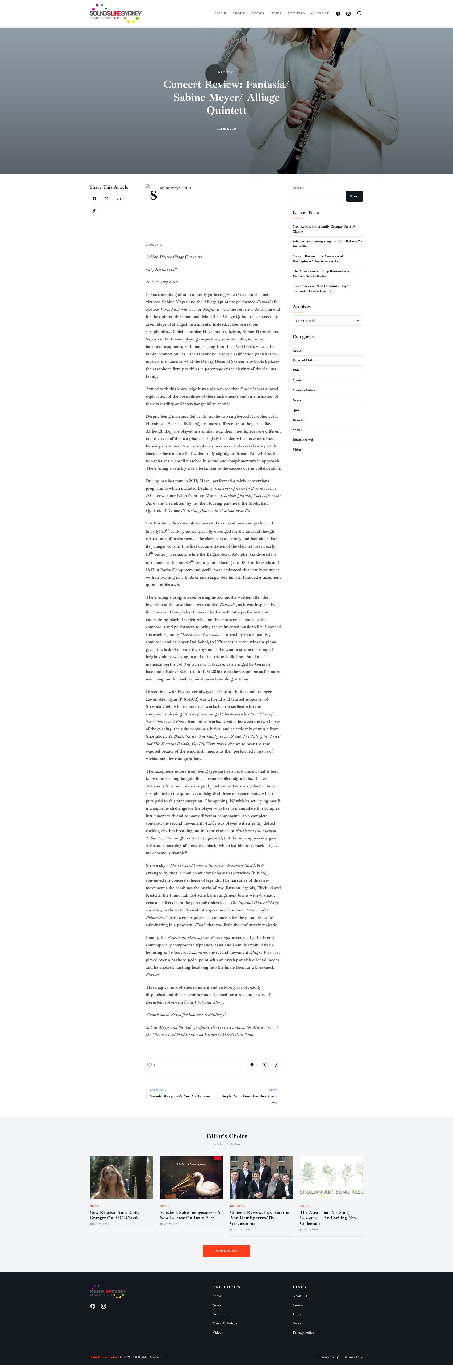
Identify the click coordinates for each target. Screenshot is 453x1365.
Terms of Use (353, 1357)
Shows (257, 13)
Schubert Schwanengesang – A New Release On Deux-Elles (190, 1215)
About (238, 13)
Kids (296, 370)
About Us (300, 1296)
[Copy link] (94, 211)
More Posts (226, 1251)
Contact (320, 13)
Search (298, 187)
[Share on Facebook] (94, 198)
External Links (303, 360)
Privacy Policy (304, 1332)
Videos (297, 449)
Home (220, 13)
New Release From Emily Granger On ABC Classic (115, 1215)
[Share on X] (106, 198)
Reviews (296, 13)
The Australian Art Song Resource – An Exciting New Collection (328, 1218)
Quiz (296, 410)
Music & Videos (304, 390)
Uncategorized (303, 440)
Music (297, 380)
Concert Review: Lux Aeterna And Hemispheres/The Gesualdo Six (259, 1218)
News (275, 13)
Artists (298, 350)
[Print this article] (119, 198)
